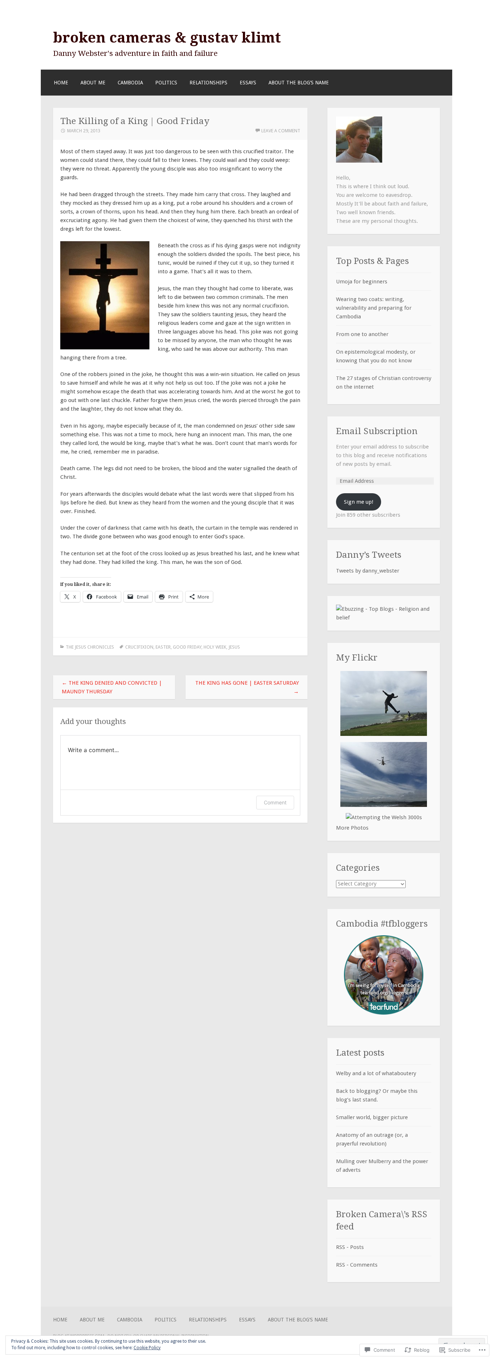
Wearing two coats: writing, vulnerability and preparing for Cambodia (373, 308)
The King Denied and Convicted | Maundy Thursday (112, 687)
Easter (163, 647)
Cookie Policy (147, 1347)
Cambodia (130, 82)
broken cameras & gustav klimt (167, 37)
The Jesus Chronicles (90, 647)
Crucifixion (139, 647)
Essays (248, 82)
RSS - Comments (357, 1265)
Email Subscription (377, 431)
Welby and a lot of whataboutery (376, 1073)
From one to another (362, 334)
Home (61, 82)
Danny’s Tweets (368, 554)
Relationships (208, 82)
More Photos (352, 828)
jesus (234, 647)
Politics (166, 82)
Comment (275, 802)
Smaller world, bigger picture (372, 1117)
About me (92, 82)
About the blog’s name (299, 82)
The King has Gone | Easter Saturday (247, 687)
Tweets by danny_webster (367, 571)
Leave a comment (280, 130)
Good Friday (187, 647)
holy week (215, 647)
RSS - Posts (350, 1247)
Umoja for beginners (361, 281)
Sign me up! (358, 502)
